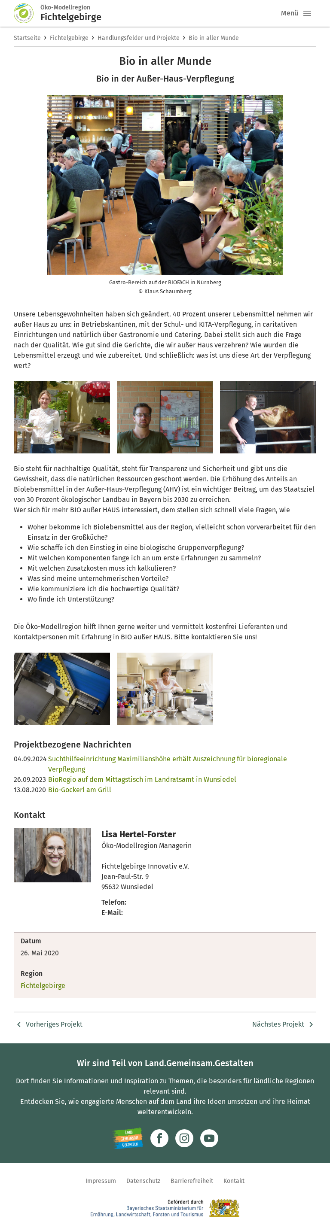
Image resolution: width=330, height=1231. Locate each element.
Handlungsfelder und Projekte (139, 38)
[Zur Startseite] (27, 13)
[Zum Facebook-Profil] (159, 1138)
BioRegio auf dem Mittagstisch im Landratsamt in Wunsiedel (142, 779)
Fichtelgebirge (69, 38)
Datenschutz (143, 1181)
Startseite (27, 38)
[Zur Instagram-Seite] (184, 1138)
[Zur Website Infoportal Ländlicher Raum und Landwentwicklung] (127, 1138)
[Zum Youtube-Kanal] (209, 1138)
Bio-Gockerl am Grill (79, 790)
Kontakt (233, 1181)
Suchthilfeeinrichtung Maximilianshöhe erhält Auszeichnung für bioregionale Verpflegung (167, 764)
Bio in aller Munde (214, 38)
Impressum (101, 1181)
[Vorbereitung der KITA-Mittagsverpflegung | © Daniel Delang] (165, 689)
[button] (307, 13)
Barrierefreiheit (192, 1181)
